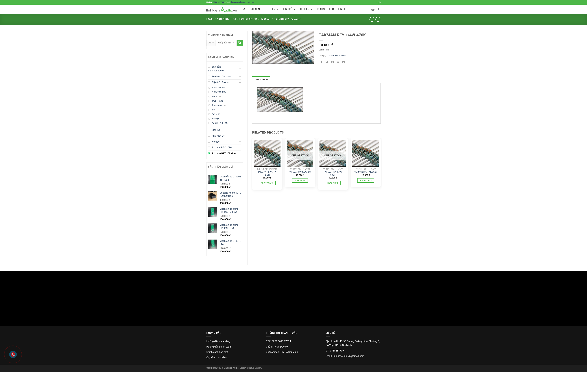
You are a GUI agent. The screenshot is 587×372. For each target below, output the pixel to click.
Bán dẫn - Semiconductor (216, 68)
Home (209, 19)
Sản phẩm (223, 19)
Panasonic (217, 105)
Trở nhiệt (216, 114)
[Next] (380, 165)
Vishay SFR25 (218, 87)
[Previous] (252, 165)
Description (261, 79)
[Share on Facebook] (321, 62)
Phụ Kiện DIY (219, 135)
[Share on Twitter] (327, 62)
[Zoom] (256, 60)
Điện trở (287, 9)
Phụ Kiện (304, 9)
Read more (300, 180)
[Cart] (373, 9)
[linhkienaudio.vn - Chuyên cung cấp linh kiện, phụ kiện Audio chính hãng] (221, 9)
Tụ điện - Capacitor (222, 76)
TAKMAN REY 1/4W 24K (365, 172)
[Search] (379, 9)
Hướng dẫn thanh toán (218, 346)
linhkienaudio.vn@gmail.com (242, 2)
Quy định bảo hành (216, 357)
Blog (331, 9)
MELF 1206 (217, 101)
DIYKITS (320, 9)
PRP (214, 109)
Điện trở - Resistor (245, 19)
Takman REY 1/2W (222, 147)
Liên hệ (341, 9)
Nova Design (255, 368)
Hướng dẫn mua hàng (218, 341)
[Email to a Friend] (332, 62)
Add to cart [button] (267, 183)
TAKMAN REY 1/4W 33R (300, 172)
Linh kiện (254, 9)
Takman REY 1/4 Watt (287, 19)
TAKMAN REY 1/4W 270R (267, 173)
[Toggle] (240, 69)
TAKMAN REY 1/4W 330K (333, 173)
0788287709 (218, 2)
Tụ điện (270, 9)
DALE (214, 96)
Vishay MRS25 (219, 92)
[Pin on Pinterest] (338, 62)
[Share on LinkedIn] (343, 62)
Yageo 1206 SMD (220, 123)
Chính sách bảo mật (217, 352)
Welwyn (216, 118)
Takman (265, 19)
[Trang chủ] (244, 9)
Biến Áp (216, 129)
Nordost (216, 141)
